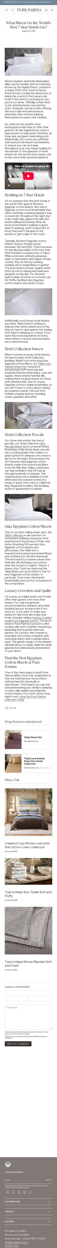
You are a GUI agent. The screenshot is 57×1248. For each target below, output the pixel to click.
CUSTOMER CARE (12, 1201)
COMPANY (9, 1211)
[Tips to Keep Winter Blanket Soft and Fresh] (28, 930)
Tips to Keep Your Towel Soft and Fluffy (28, 894)
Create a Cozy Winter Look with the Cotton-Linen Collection (27, 845)
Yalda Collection (14, 535)
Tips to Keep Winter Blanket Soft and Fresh (28, 963)
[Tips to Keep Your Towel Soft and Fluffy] (28, 871)
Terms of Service (19, 1034)
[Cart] (52, 10)
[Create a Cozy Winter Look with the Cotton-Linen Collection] (28, 812)
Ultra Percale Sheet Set (25, 445)
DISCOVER (9, 1221)
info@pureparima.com (16, 1242)
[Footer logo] (8, 1164)
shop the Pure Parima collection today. (25, 698)
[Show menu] (6, 10)
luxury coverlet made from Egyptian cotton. (28, 619)
